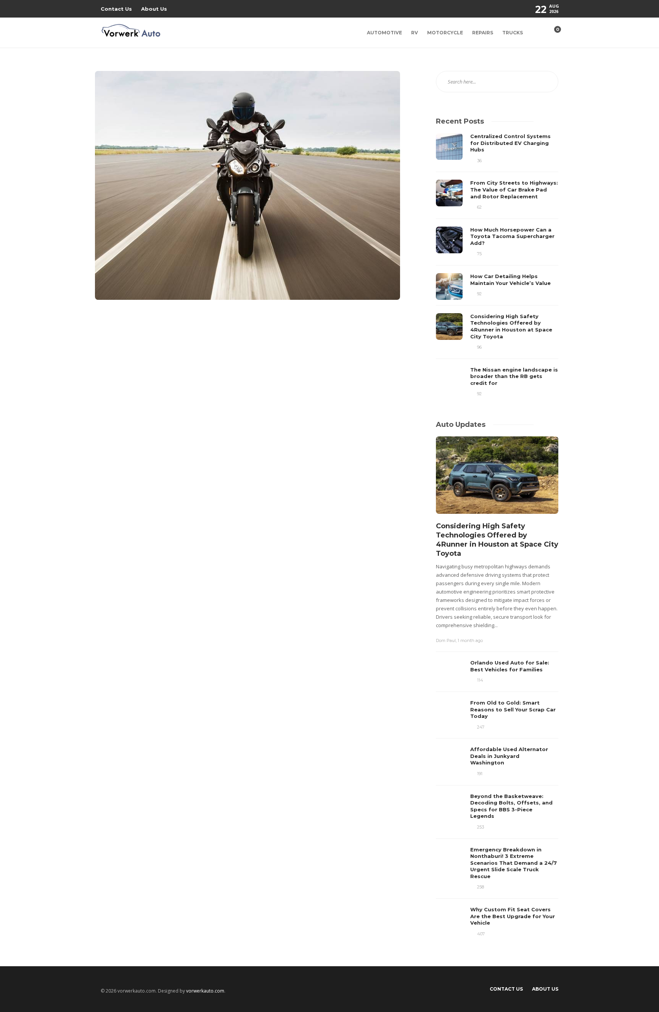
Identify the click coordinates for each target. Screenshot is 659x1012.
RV (414, 32)
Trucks (512, 32)
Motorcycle (445, 32)
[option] (497, 265)
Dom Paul (446, 640)
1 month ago (470, 640)
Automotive (384, 32)
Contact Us (116, 9)
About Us (154, 9)
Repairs (482, 32)
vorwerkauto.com (205, 991)
